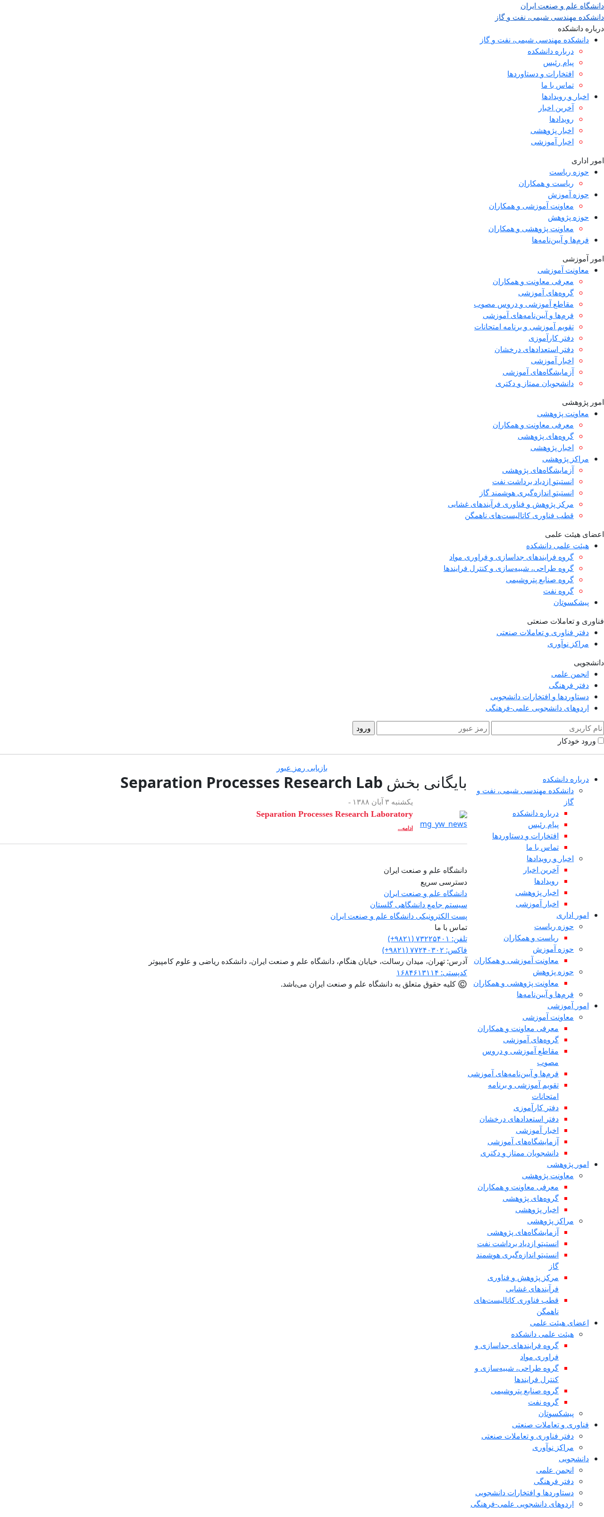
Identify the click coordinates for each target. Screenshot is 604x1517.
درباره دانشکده (551, 51)
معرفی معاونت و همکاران (533, 281)
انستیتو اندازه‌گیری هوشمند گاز (526, 492)
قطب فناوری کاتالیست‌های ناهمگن (519, 515)
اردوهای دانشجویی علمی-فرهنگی (537, 708)
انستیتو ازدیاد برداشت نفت (533, 481)
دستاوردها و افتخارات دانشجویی (539, 696)
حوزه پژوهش (568, 217)
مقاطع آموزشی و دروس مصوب (524, 304)
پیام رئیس (558, 62)
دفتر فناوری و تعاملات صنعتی (542, 632)
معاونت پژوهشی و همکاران (531, 228)
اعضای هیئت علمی (559, 1322)
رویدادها (561, 119)
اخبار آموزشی (552, 141)
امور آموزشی (568, 1005)
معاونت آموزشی (563, 270)
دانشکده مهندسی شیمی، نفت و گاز (534, 39)
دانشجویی (574, 1458)
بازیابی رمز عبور (302, 768)
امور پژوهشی (568, 1164)
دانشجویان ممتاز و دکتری (534, 383)
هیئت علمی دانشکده (557, 545)
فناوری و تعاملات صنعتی (550, 1424)
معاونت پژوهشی (563, 413)
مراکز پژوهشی (565, 458)
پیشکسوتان (571, 602)
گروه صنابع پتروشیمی (540, 579)
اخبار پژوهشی (552, 130)
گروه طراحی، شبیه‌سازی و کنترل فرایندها (509, 568)
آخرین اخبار (556, 107)
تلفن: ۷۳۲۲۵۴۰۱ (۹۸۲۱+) (427, 938)
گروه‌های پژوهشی (546, 436)
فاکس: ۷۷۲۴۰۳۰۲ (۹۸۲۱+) (424, 950)
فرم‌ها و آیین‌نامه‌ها (560, 240)
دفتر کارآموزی (551, 338)
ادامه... (405, 828)
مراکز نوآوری (568, 643)
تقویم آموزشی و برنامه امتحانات (524, 326)
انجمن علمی (570, 674)
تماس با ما (557, 85)
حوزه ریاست (569, 172)
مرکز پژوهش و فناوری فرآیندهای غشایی (511, 504)
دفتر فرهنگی (569, 685)
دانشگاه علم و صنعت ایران (425, 893)
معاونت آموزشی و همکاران (531, 206)
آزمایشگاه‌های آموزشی (538, 372)
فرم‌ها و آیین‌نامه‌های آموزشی (528, 315)
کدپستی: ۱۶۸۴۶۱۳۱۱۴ (431, 972)
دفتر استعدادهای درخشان (534, 349)
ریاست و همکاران (546, 183)
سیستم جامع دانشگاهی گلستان (418, 904)
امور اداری (572, 915)
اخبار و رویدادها (565, 96)
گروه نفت (558, 591)
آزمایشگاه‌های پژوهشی (538, 470)
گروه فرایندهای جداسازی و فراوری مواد (511, 557)
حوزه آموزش (568, 194)
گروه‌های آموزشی (546, 292)
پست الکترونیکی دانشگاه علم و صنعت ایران (398, 916)
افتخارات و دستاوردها (540, 73)
